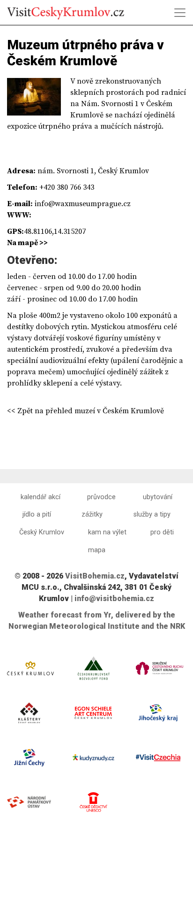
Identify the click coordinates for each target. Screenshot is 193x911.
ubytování (157, 497)
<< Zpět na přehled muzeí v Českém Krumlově (85, 411)
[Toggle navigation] (180, 12)
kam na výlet (107, 532)
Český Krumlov (41, 532)
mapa (96, 550)
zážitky (92, 514)
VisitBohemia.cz (95, 575)
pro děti (162, 532)
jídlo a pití (36, 514)
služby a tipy (152, 514)
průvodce (101, 497)
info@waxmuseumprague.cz (83, 203)
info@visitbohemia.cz (114, 598)
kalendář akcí (40, 497)
